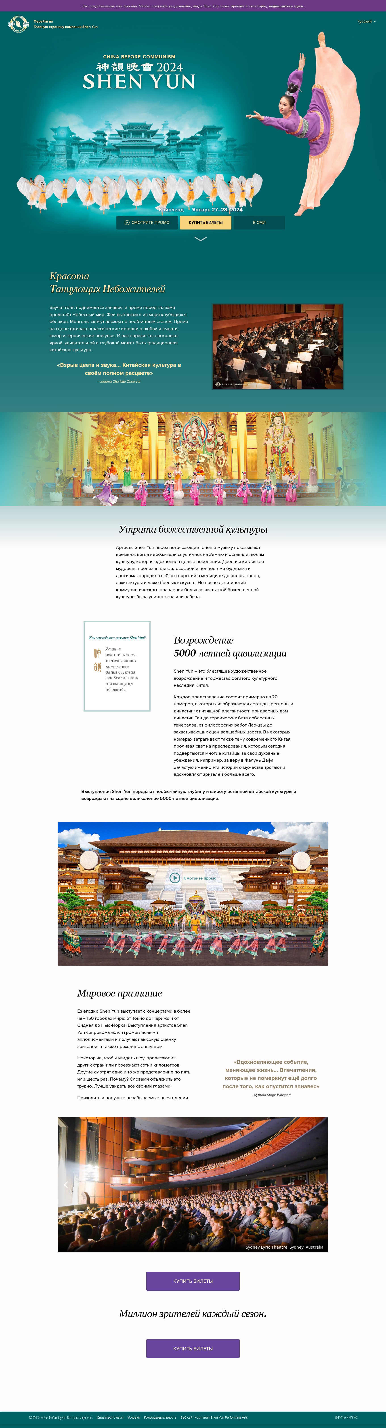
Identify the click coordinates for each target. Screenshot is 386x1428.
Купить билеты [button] (193, 1281)
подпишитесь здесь (286, 6)
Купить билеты (206, 223)
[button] (200, 234)
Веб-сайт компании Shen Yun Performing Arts (214, 1417)
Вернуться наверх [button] (346, 1417)
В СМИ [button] (259, 222)
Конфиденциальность (160, 1417)
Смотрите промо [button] (151, 222)
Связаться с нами (110, 1417)
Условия (134, 1417)
